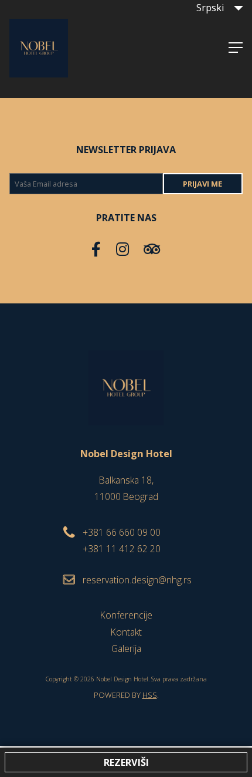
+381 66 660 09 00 (122, 532)
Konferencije (126, 615)
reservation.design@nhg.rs (137, 579)
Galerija (126, 648)
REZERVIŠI (126, 762)
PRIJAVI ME (202, 183)
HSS (149, 695)
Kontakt (126, 632)
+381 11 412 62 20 (122, 548)
